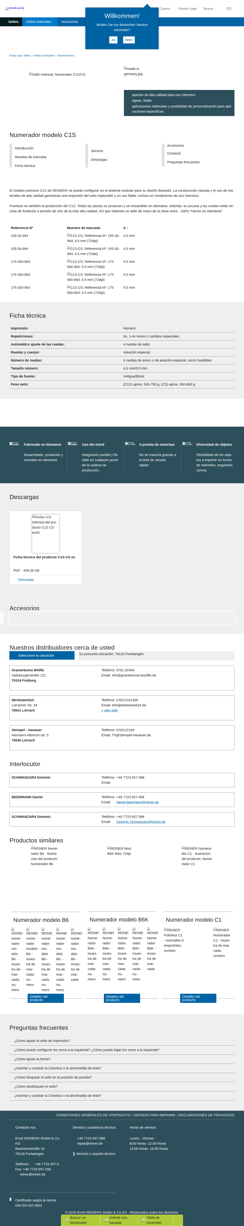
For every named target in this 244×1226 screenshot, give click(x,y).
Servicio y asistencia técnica (93, 1127)
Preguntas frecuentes (183, 162)
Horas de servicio (143, 1127)
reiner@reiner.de (32, 1174)
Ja (113, 40)
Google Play (67, 1187)
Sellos (13, 22)
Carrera (165, 8)
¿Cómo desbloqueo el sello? (36, 1086)
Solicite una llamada (118, 1220)
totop (180, 1220)
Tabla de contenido (154, 1220)
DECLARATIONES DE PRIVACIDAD (206, 1115)
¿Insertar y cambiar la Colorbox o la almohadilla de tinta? (57, 1068)
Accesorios (69, 22)
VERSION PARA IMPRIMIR (154, 1115)
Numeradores (66, 55)
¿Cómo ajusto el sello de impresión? (42, 1041)
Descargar (26, 580)
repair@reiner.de (90, 1143)
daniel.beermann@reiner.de (137, 802)
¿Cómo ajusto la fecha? (32, 1059)
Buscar (208, 8)
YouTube (87, 1187)
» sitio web (109, 710)
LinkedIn (108, 1187)
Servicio (97, 151)
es (229, 8)
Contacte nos (25, 1127)
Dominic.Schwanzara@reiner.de (140, 822)
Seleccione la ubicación (36, 655)
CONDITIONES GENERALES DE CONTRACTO (93, 1115)
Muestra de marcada (30, 157)
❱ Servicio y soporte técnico (93, 1154)
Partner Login (188, 8)
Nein (128, 40)
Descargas (99, 160)
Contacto (174, 153)
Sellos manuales (38, 22)
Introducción (24, 148)
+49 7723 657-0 (47, 1164)
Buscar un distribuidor (78, 1220)
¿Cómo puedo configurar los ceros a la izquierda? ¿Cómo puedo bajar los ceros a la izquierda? (86, 1050)
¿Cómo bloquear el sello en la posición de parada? (53, 1077)
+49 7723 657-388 (91, 1138)
